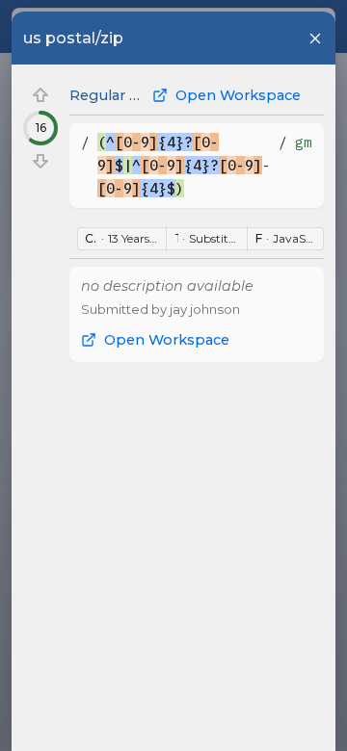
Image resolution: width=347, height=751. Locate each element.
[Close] (315, 38)
